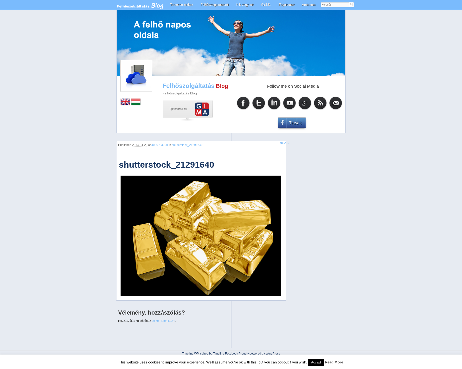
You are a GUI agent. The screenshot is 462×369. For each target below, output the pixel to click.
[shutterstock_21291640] (200, 295)
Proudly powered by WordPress (259, 353)
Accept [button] (316, 362)
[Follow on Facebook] (243, 109)
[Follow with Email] (335, 109)
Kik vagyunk (245, 5)
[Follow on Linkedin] (274, 109)
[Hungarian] (136, 104)
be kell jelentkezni (163, 321)
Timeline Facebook (225, 353)
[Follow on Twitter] (258, 109)
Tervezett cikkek (181, 5)
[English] (125, 104)
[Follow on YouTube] (289, 109)
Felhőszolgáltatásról (215, 5)
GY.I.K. (266, 5)
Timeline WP (190, 353)
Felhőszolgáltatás (188, 85)
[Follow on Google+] (305, 109)
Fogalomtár (287, 5)
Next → (285, 143)
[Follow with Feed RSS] (320, 109)
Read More (334, 362)
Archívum (308, 5)
